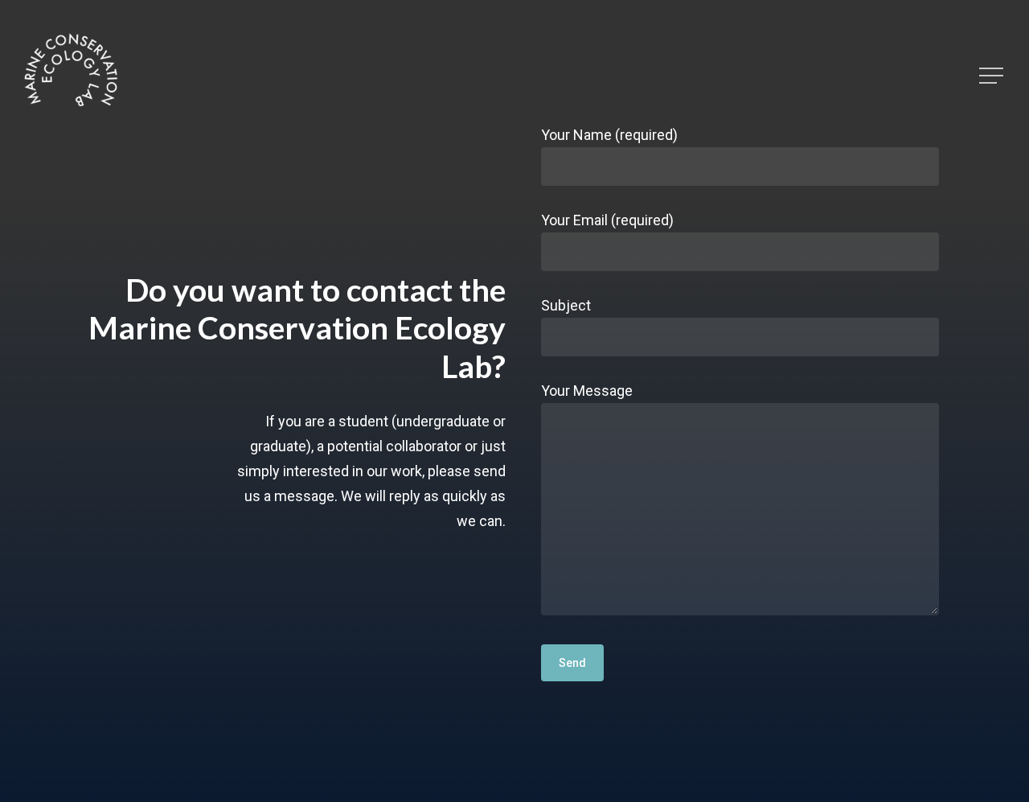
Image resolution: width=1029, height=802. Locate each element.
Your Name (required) (609, 134)
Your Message (587, 390)
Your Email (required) (607, 220)
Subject (566, 305)
